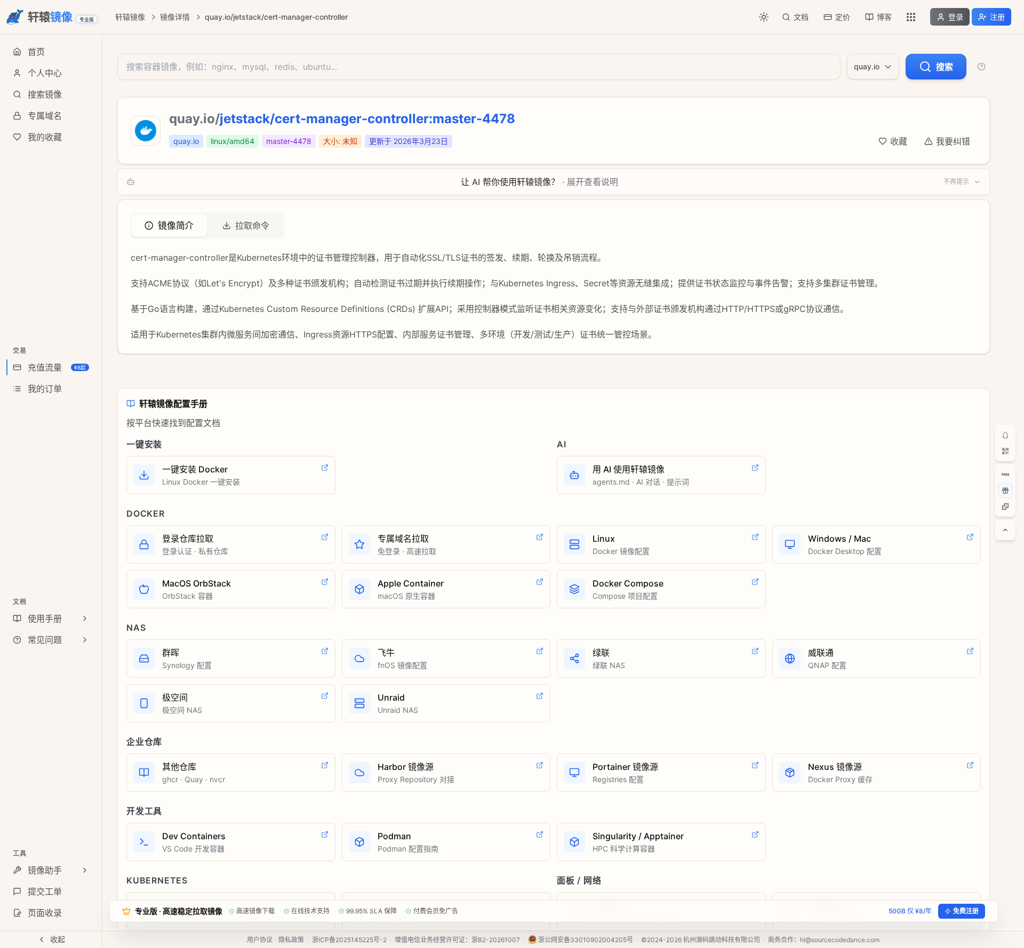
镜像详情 (175, 16)
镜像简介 (176, 225)
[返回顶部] (1005, 530)
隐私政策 (291, 940)
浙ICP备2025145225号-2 (349, 940)
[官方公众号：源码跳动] (1005, 451)
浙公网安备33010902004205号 (585, 940)
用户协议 (260, 940)
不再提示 (956, 182)
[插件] (1005, 506)
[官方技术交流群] (1005, 435)
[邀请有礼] (1005, 490)
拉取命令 (252, 225)
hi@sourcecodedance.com (839, 940)
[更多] (911, 17)
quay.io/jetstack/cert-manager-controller (276, 16)
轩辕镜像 (130, 16)
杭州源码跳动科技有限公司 (721, 940)
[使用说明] (981, 66)
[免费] (1005, 474)
